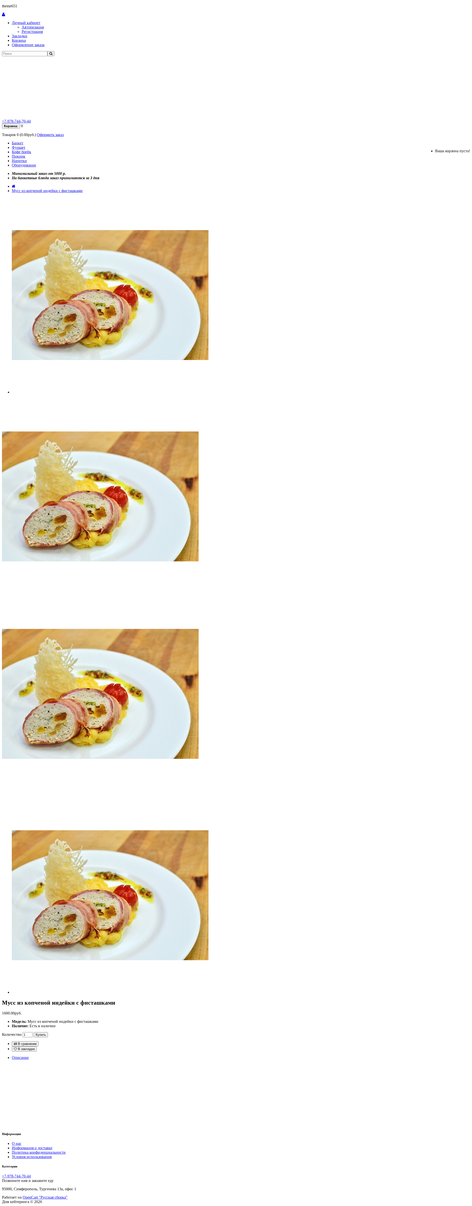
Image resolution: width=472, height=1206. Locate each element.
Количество (12, 1034)
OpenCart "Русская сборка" (45, 1197)
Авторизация (33, 27)
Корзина (19, 40)
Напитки (19, 161)
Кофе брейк (21, 152)
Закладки (19, 36)
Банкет (17, 143)
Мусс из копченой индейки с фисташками (47, 191)
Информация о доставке (32, 1148)
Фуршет (18, 147)
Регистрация (32, 31)
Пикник (18, 156)
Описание (20, 1057)
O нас (16, 1143)
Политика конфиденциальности (39, 1152)
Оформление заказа (28, 45)
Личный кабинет (26, 23)
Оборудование (24, 165)
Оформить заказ (50, 135)
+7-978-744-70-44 (16, 121)
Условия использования (32, 1157)
